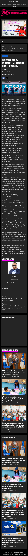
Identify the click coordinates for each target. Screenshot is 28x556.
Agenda (3, 4)
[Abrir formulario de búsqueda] (26, 41)
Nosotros (23, 4)
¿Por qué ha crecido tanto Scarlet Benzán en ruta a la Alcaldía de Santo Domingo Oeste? (12, 399)
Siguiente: (14, 307)
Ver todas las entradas (14, 283)
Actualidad (5, 56)
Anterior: (13, 299)
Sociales (14, 6)
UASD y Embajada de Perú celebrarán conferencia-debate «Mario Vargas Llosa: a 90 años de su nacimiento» (13, 373)
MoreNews (13, 554)
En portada (16, 4)
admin (5, 69)
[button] (2, 40)
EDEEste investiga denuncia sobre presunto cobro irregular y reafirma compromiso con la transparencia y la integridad (13, 541)
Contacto (9, 4)
